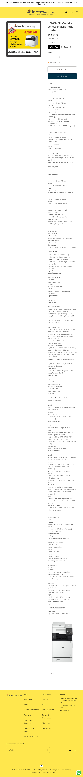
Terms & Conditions (46, 716)
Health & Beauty (31, 736)
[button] (5, 12)
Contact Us (46, 728)
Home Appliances (31, 710)
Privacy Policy (48, 710)
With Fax (54, 47)
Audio (26, 704)
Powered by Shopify (40, 770)
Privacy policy (66, 770)
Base (66, 47)
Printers (27, 715)
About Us (46, 723)
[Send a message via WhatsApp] (79, 773)
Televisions (28, 699)
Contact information (49, 772)
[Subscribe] (47, 750)
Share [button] (52, 673)
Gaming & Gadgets (28, 721)
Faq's (44, 704)
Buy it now (62, 76)
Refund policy (54, 770)
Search (45, 699)
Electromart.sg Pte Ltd (25, 770)
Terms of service (34, 772)
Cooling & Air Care (29, 729)
